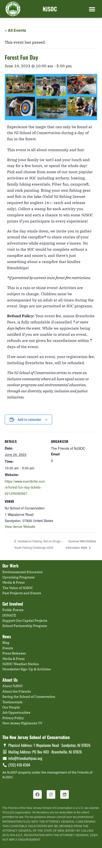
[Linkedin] (64, 794)
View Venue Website (20, 526)
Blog (5, 642)
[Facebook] (37, 794)
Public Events (12, 610)
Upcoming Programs (18, 577)
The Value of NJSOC (17, 588)
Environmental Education (22, 572)
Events (7, 648)
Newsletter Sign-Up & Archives (26, 669)
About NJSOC (12, 686)
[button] (92, 9)
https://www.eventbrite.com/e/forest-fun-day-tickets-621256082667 (25, 487)
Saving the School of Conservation (28, 696)
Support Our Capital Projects (24, 620)
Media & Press (13, 582)
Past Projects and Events (21, 593)
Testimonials (12, 702)
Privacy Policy (13, 718)
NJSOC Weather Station (20, 664)
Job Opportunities (16, 712)
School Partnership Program (24, 626)
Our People (11, 707)
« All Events (15, 30)
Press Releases (14, 653)
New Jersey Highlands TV (22, 723)
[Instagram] (51, 794)
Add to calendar (29, 420)
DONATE (9, 615)
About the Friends (16, 691)
